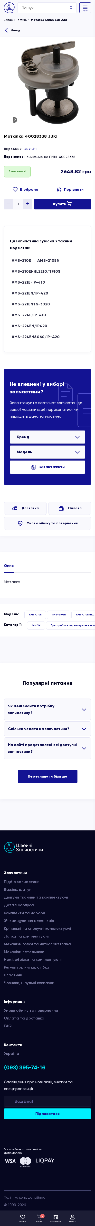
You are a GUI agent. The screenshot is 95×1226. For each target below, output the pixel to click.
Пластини (13, 975)
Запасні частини (16, 20)
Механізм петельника (24, 951)
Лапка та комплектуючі (26, 936)
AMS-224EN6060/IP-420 (36, 336)
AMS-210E (21, 260)
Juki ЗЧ (30, 149)
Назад (15, 30)
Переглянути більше (47, 776)
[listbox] (47, 437)
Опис (9, 565)
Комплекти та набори (24, 913)
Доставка (30, 508)
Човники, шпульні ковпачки (29, 982)
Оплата (75, 508)
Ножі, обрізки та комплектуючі (33, 959)
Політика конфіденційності (26, 1197)
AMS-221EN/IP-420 (30, 293)
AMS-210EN (48, 260)
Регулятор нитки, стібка (26, 967)
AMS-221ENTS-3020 (31, 304)
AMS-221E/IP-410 (28, 282)
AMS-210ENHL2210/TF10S (36, 271)
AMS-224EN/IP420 (29, 326)
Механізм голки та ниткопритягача (37, 944)
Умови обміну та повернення (52, 523)
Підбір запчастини (21, 881)
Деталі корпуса (19, 905)
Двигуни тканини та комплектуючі (36, 897)
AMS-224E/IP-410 (29, 315)
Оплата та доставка (24, 1018)
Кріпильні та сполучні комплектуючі (37, 928)
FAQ (7, 1026)
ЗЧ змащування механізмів (29, 920)
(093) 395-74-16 (25, 1068)
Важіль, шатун (17, 889)
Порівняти (74, 189)
